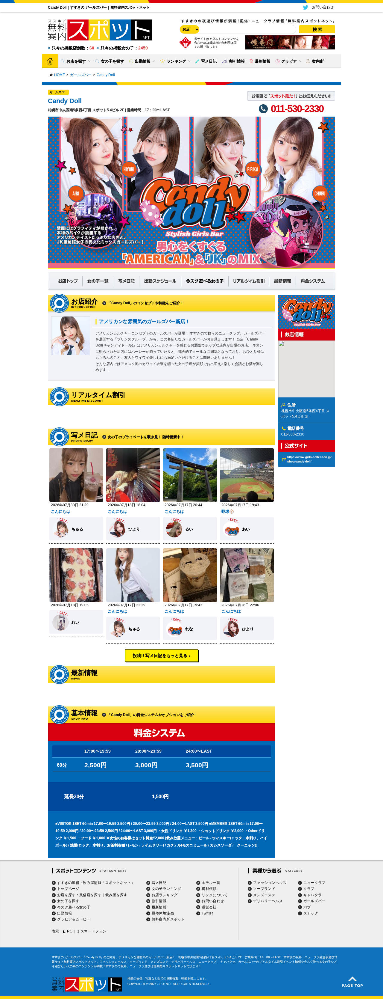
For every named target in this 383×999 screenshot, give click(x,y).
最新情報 (159, 907)
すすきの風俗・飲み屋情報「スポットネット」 (96, 883)
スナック (310, 913)
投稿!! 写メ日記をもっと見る (160, 655)
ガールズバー (58, 92)
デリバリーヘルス (268, 901)
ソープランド (264, 889)
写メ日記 (159, 883)
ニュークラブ (314, 883)
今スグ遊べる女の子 (73, 907)
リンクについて (215, 895)
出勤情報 (64, 913)
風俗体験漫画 (163, 913)
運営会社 (209, 907)
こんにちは (60, 511)
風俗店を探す (90, 895)
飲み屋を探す (116, 895)
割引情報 (159, 901)
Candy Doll (65, 101)
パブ (307, 907)
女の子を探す (68, 901)
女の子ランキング (166, 889)
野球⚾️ (227, 511)
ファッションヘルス (269, 883)
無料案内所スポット (168, 919)
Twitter (207, 913)
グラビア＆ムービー (73, 919)
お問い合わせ (213, 901)
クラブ (308, 889)
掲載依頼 (209, 889)
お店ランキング (165, 895)
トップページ (68, 889)
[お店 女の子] (188, 29)
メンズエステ (264, 895)
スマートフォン (93, 931)
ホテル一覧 (211, 883)
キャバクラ (312, 895)
